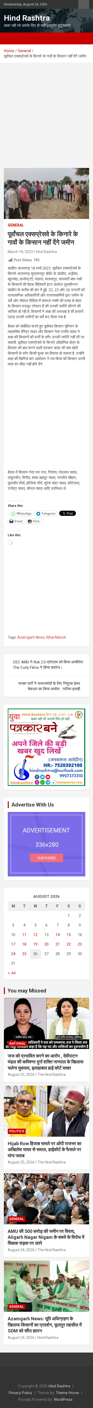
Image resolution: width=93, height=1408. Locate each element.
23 (80, 944)
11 (24, 934)
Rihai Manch (56, 637)
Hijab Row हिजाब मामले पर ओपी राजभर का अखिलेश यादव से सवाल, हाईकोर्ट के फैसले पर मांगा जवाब (44, 1149)
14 (58, 934)
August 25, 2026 (21, 1074)
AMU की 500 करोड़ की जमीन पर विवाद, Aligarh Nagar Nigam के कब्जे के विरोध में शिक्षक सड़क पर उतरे (46, 1237)
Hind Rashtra (27, 17)
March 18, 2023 (20, 252)
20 (46, 944)
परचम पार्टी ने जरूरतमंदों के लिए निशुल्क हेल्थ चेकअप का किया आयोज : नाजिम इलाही (49, 686)
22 (69, 944)
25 (24, 953)
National (17, 1043)
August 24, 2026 (21, 1250)
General (16, 225)
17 (13, 944)
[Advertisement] (46, 119)
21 (58, 944)
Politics (16, 1131)
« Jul (12, 973)
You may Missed (26, 991)
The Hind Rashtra (51, 1074)
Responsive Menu (83, 4)
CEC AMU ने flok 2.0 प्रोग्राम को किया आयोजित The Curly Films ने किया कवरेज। (48, 665)
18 (24, 944)
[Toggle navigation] (10, 38)
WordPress (63, 1399)
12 (35, 934)
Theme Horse (67, 1392)
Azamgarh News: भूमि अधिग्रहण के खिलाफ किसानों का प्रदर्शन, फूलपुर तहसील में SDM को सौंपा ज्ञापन (45, 1324)
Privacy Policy (20, 1392)
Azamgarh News (31, 637)
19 (35, 944)
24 (13, 953)
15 (69, 934)
